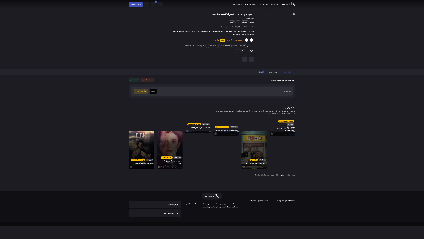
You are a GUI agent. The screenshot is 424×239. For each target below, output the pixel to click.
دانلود (153, 91)
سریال (273, 4)
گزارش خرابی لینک (146, 80)
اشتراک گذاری (134, 80)
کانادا (230, 27)
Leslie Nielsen (225, 46)
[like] (251, 40)
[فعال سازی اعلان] (244, 59)
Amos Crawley (189, 46)
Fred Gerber (240, 51)
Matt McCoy (213, 46)
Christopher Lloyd (239, 46)
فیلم (277, 4)
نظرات (260, 72)
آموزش (232, 4)
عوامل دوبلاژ (273, 72)
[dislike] (246, 40)
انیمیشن (266, 4)
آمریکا (234, 27)
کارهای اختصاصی (250, 4)
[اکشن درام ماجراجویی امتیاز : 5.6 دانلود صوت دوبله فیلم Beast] (198, 132)
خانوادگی (245, 22)
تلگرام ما (239, 4)
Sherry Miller (201, 46)
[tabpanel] (212, 88)
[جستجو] (147, 4)
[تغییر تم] (160, 4)
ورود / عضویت (136, 4)
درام (238, 22)
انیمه (259, 4)
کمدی (232, 22)
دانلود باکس (287, 72)
